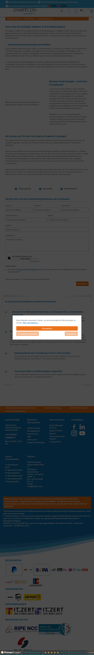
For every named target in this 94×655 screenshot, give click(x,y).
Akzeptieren (47, 328)
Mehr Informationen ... (31, 323)
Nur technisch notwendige (27, 334)
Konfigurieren (71, 334)
